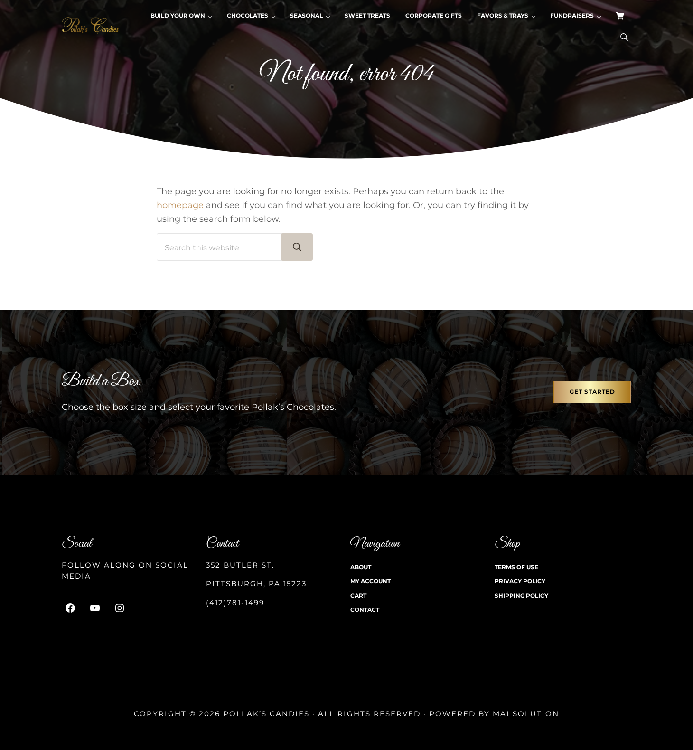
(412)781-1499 (235, 602)
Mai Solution (526, 714)
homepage (180, 204)
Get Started (592, 392)
